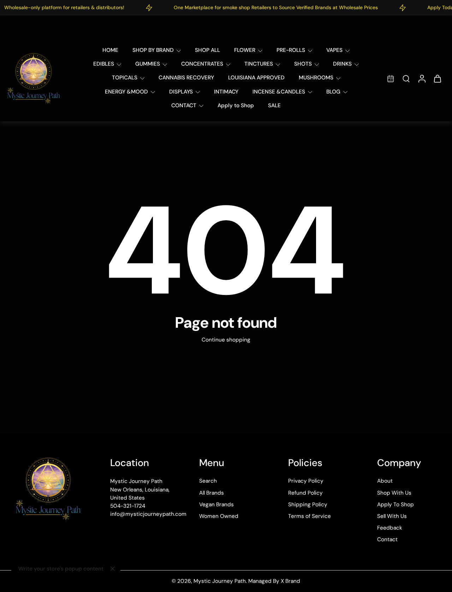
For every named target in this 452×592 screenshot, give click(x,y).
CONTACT (183, 105)
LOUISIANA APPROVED (256, 77)
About (385, 480)
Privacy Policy (305, 480)
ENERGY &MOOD (126, 91)
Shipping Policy (307, 504)
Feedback (389, 527)
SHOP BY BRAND (153, 50)
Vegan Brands (216, 504)
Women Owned (218, 516)
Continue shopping (226, 339)
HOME (110, 50)
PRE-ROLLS (290, 50)
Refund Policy (305, 492)
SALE (274, 105)
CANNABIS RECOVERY (186, 77)
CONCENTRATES (202, 63)
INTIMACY (226, 91)
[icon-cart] (437, 78)
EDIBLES (103, 63)
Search (208, 480)
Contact (387, 539)
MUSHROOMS (316, 77)
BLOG (333, 91)
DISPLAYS (181, 91)
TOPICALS (124, 77)
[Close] (113, 569)
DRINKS (342, 63)
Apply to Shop (236, 105)
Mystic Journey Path (220, 581)
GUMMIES (147, 63)
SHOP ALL (207, 50)
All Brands (211, 492)
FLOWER (244, 50)
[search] (406, 78)
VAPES (334, 50)
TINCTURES (258, 63)
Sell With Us (392, 516)
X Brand (290, 581)
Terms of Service (309, 516)
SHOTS (303, 63)
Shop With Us (394, 492)
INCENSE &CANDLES (278, 91)
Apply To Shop (395, 504)
